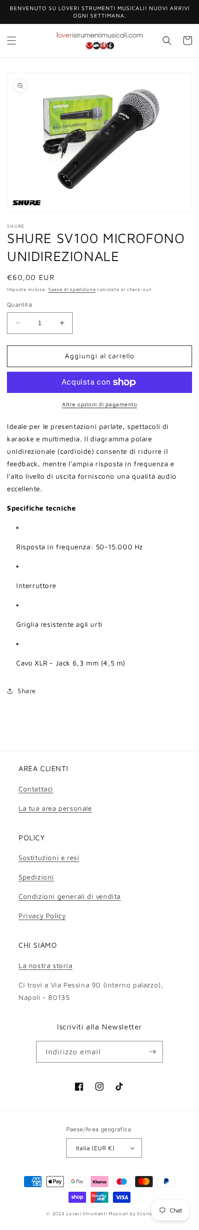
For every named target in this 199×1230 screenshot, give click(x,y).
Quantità (19, 304)
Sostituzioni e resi (49, 858)
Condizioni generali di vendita (70, 896)
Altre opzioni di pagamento (99, 404)
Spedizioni (36, 877)
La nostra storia (46, 965)
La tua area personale (55, 808)
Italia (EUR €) (95, 1148)
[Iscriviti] (152, 1052)
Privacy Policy (42, 916)
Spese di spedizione (71, 289)
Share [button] (27, 691)
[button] (11, 40)
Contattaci (36, 789)
